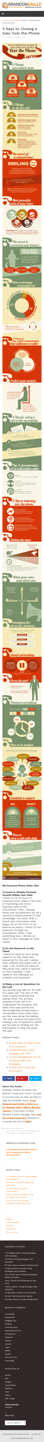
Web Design (10, 1398)
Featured (19, 1128)
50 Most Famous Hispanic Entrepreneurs (21, 1265)
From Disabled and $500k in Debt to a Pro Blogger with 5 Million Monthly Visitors (22, 1152)
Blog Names (11, 1229)
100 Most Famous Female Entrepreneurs (21, 1299)
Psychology (9, 1361)
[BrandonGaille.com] (22, 5)
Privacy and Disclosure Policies (16, 1434)
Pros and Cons (12, 1232)
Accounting (9, 1314)
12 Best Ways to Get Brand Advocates (19, 1133)
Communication (12, 1222)
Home (4, 20)
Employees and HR (13, 1331)
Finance (8, 1341)
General (8, 1344)
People (8, 1354)
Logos (7, 1347)
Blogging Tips (10, 1321)
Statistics (10, 1226)
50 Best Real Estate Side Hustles (18, 1296)
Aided (28, 1121)
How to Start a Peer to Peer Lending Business (22, 1131)
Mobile (7, 1351)
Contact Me (36, 1434)
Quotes (8, 1375)
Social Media (10, 1385)
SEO (6, 1378)
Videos (7, 1395)
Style (7, 1392)
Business (8, 1324)
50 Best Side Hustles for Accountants (20, 1293)
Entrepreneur (14, 20)
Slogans (9, 1219)
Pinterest (8, 1407)
